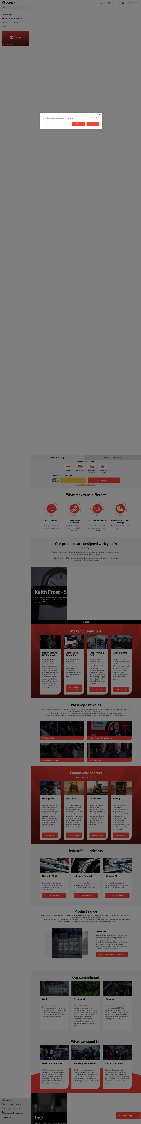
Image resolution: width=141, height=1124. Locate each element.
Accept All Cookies (93, 123)
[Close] (100, 115)
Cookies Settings (49, 123)
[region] (71, 120)
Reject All (78, 123)
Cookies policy (69, 118)
